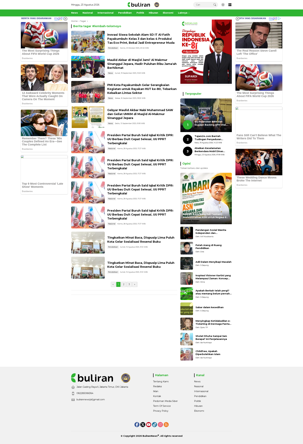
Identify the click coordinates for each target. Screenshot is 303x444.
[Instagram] (160, 424)
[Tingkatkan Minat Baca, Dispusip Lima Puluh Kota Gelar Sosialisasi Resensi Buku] (88, 243)
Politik (197, 401)
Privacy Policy (160, 410)
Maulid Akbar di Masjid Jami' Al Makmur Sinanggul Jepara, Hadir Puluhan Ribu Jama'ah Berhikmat (142, 64)
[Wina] (186, 278)
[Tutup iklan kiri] (65, 19)
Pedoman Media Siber (165, 401)
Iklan (155, 391)
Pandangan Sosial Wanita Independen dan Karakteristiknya (211, 232)
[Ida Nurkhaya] (186, 339)
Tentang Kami (161, 381)
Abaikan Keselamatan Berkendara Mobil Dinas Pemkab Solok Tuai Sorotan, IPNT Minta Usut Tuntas (212, 150)
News (110, 73)
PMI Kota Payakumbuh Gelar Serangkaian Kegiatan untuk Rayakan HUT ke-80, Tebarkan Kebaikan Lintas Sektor (142, 89)
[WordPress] (154, 424)
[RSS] (166, 424)
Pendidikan (113, 48)
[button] (215, 4)
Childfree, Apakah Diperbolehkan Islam (208, 353)
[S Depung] (186, 263)
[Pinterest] (148, 424)
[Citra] (186, 248)
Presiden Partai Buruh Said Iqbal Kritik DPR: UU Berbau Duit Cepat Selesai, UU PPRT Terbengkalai (140, 139)
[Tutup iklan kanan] (237, 19)
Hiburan (198, 406)
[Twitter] (142, 424)
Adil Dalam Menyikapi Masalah (214, 261)
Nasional (111, 148)
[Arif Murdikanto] (186, 233)
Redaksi (157, 386)
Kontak (157, 396)
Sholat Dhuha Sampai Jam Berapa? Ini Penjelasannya (211, 338)
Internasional (201, 391)
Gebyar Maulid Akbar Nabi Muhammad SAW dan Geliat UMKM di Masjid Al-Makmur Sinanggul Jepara (140, 114)
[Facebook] (137, 424)
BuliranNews (150, 436)
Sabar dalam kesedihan (210, 307)
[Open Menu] (230, 5)
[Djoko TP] (186, 324)
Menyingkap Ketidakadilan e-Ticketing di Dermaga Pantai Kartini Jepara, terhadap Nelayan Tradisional (213, 323)
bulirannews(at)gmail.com (91, 399)
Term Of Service (162, 406)
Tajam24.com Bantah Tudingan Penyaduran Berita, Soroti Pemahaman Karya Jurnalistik (210, 138)
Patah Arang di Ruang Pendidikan (209, 247)
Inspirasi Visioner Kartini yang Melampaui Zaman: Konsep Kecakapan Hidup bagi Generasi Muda (213, 277)
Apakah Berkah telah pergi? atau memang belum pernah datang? (213, 292)
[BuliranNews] (143, 4)
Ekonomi (199, 410)
